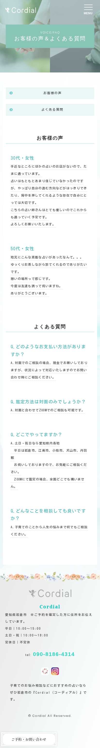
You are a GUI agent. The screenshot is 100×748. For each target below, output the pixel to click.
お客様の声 (52, 93)
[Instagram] (55, 671)
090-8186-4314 (54, 654)
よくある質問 (52, 109)
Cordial (39, 716)
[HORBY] (45, 671)
